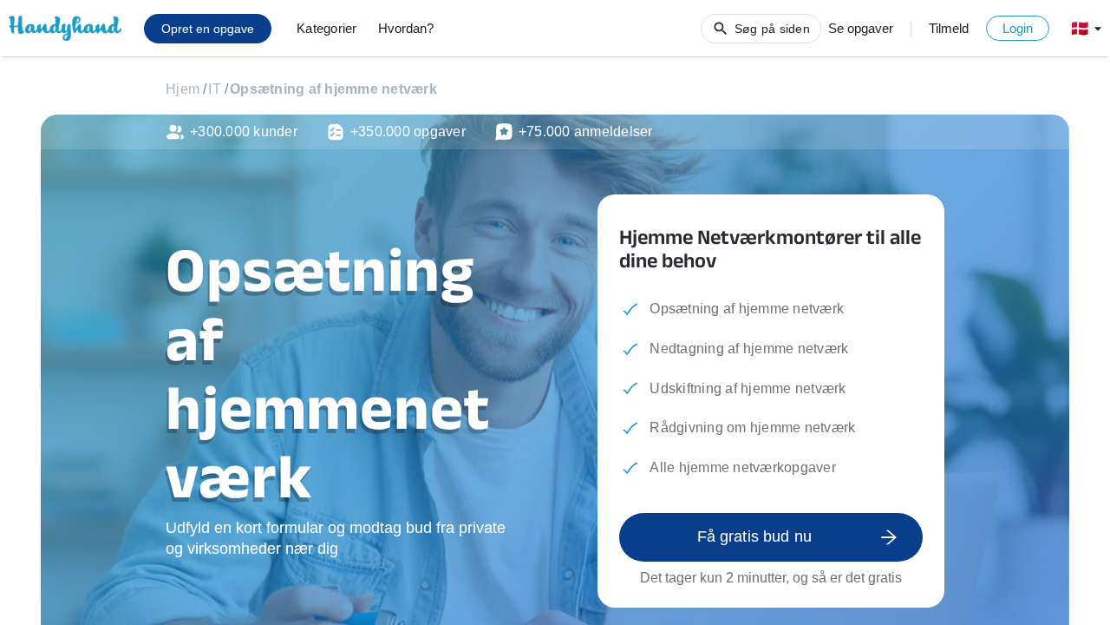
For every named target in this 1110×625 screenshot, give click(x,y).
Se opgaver (860, 28)
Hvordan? (406, 28)
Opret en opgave (207, 29)
